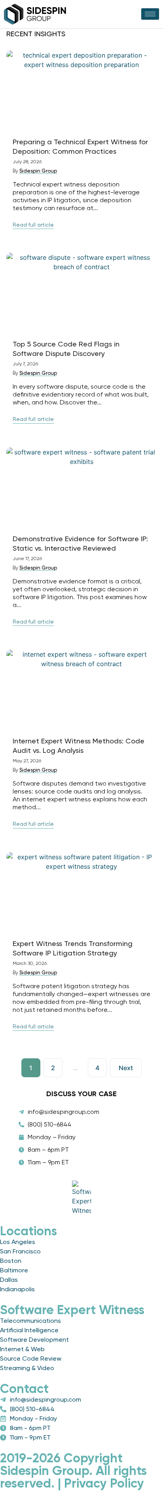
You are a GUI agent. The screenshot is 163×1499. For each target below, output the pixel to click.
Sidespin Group (38, 171)
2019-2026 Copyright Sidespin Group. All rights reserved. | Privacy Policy (73, 1471)
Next (126, 1068)
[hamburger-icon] (150, 14)
